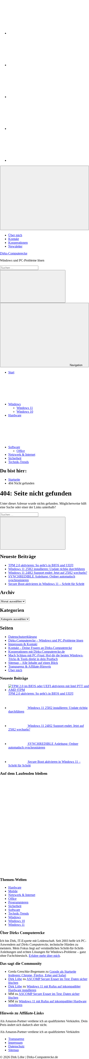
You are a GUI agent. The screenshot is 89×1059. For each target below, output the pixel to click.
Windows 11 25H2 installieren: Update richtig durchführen (46, 569)
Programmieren (18, 902)
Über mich (15, 235)
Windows (14, 404)
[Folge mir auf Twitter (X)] (39, 65)
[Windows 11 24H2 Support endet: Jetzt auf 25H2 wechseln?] (18, 725)
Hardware (14, 415)
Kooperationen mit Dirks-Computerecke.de (36, 651)
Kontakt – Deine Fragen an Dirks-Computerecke (40, 648)
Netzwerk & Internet (21, 454)
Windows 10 (25, 411)
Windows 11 (25, 408)
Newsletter (15, 246)
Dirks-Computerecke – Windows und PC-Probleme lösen (45, 640)
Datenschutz (16, 1046)
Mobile (13, 891)
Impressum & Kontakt (22, 644)
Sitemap (13, 1050)
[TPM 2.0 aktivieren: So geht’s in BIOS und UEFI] (48, 690)
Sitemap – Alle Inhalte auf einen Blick (33, 662)
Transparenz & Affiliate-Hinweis (29, 666)
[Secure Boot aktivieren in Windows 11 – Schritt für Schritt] (18, 761)
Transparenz (16, 1039)
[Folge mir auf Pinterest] (39, 97)
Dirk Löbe (15, 979)
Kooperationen (18, 242)
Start (11, 372)
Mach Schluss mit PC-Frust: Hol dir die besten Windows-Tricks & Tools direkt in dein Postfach (45, 657)
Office (21, 451)
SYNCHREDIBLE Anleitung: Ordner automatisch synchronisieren (43, 745)
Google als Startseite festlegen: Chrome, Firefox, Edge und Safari (42, 973)
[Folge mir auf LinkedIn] (39, 33)
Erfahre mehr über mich (44, 955)
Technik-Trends (18, 462)
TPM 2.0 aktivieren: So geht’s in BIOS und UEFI (40, 565)
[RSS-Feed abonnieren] (39, 160)
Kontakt (13, 239)
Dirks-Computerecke (13, 253)
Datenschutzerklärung (22, 636)
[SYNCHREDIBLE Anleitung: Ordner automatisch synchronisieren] (18, 743)
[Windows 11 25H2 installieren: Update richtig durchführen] (18, 708)
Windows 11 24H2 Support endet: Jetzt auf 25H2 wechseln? (47, 572)
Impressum (15, 1042)
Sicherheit (14, 458)
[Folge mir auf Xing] (39, 128)
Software (14, 447)
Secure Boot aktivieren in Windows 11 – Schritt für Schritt (46, 584)
